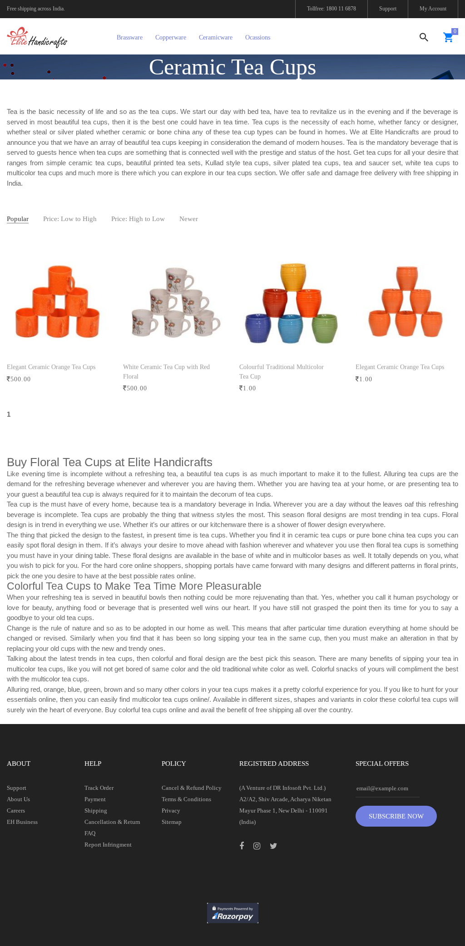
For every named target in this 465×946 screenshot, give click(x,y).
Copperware (170, 37)
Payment (95, 799)
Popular (18, 218)
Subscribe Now (396, 816)
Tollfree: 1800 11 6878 (331, 8)
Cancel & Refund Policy (192, 787)
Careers (16, 810)
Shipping (95, 810)
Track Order (99, 787)
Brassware (130, 37)
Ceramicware (215, 37)
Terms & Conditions (186, 799)
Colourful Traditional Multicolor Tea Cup (281, 372)
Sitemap (172, 821)
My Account (433, 8)
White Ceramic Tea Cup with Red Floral (166, 372)
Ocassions (257, 37)
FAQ (89, 833)
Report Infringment (108, 844)
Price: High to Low (138, 218)
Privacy (171, 810)
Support (387, 8)
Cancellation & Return (112, 821)
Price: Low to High (70, 218)
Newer (188, 218)
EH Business (22, 821)
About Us (18, 799)
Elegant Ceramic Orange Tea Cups (51, 367)
